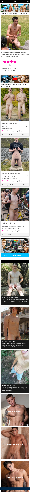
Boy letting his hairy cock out (11, 173)
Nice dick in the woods (10, 298)
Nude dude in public (9, 341)
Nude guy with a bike (8, 223)
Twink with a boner (8, 385)
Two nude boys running (9, 123)
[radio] (4, 62)
